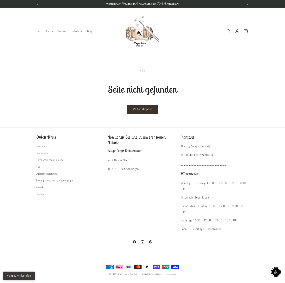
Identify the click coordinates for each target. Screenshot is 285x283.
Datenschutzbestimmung (50, 160)
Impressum (42, 153)
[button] (48, 31)
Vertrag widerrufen (19, 276)
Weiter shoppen (143, 109)
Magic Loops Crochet (127, 274)
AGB (38, 166)
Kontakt (40, 187)
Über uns (40, 146)
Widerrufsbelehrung (46, 173)
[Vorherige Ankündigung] (37, 4)
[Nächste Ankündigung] (248, 4)
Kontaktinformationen (152, 274)
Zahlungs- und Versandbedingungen (55, 180)
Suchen (40, 194)
